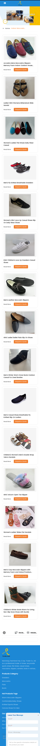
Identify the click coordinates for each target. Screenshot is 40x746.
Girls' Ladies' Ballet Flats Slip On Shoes (18, 337)
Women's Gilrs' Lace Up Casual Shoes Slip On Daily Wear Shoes (20, 221)
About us (5, 717)
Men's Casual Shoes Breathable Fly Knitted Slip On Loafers (17, 416)
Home (7, 28)
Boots (4, 688)
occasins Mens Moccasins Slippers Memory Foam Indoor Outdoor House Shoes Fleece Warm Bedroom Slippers (18, 65)
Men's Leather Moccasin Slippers (16, 300)
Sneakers (5, 678)
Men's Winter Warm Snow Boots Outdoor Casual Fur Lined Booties (19, 376)
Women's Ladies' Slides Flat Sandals (17, 532)
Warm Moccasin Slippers (11, 697)
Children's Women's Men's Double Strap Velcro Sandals (19, 456)
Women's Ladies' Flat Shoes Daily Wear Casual (18, 144)
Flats (4, 684)
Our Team (6, 724)
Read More (7, 70)
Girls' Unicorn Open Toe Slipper (15, 494)
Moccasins (6, 681)
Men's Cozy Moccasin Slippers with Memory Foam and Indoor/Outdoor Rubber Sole (17, 572)
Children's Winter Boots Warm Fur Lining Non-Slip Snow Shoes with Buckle (19, 610)
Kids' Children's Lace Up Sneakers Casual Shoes (19, 261)
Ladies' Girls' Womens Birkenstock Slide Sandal (18, 104)
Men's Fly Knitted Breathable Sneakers (18, 182)
